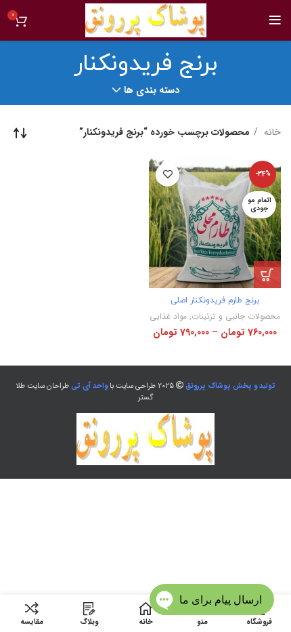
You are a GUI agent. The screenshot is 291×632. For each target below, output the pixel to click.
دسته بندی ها (151, 90)
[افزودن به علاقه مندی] (167, 174)
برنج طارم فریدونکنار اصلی (215, 300)
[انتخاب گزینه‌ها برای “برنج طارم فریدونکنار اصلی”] (267, 274)
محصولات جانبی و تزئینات (236, 316)
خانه (271, 132)
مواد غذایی (168, 316)
